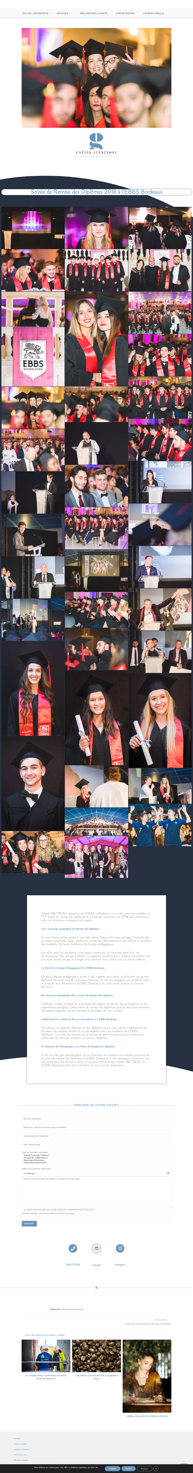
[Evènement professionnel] (96, 1162)
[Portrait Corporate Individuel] (96, 1155)
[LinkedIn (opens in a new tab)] (98, 5)
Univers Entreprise (21, 1449)
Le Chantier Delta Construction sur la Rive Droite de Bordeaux (46, 1377)
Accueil (17, 1438)
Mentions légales (21, 1460)
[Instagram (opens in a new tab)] (78, 5)
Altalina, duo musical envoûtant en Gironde (147, 1415)
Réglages (144, 1468)
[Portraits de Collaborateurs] (96, 1158)
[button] (33, 228)
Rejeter (128, 1468)
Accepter (112, 1468)
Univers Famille (20, 1444)
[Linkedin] (96, 1248)
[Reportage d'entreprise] (96, 1160)
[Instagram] (120, 1248)
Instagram (120, 1264)
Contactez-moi (20, 1455)
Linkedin (96, 1265)
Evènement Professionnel (72, 1309)
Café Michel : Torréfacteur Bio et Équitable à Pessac (96, 1377)
